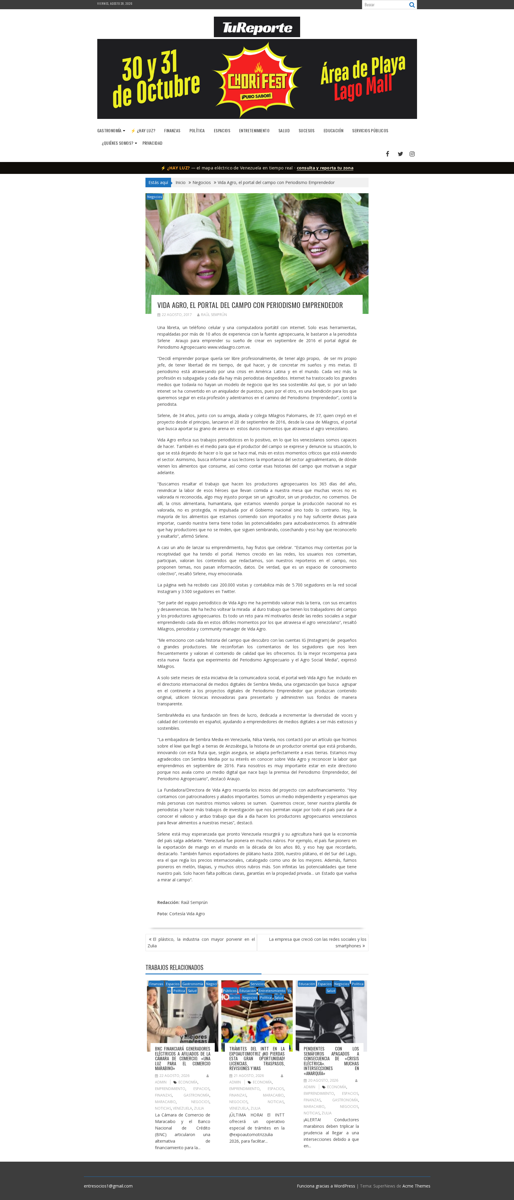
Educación (334, 130)
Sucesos (307, 130)
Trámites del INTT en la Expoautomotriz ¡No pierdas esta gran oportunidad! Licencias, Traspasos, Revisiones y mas (257, 1058)
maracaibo (165, 1101)
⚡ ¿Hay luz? (143, 130)
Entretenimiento (254, 130)
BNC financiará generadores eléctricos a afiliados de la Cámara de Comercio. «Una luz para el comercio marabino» (182, 1058)
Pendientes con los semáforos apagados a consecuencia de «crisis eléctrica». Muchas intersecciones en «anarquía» (331, 1060)
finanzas (163, 1095)
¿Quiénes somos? (118, 143)
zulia (199, 1108)
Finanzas (172, 130)
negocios (200, 1101)
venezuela (182, 1108)
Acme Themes (416, 1186)
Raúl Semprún (214, 314)
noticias (163, 1108)
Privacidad (152, 143)
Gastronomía (109, 130)
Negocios (154, 196)
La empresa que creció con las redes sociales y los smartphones (317, 942)
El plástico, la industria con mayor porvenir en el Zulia (201, 942)
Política (197, 130)
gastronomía (196, 1095)
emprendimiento (170, 1088)
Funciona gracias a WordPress (326, 1186)
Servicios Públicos (370, 130)
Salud (284, 130)
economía (188, 1082)
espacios (201, 1088)
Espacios (222, 130)
